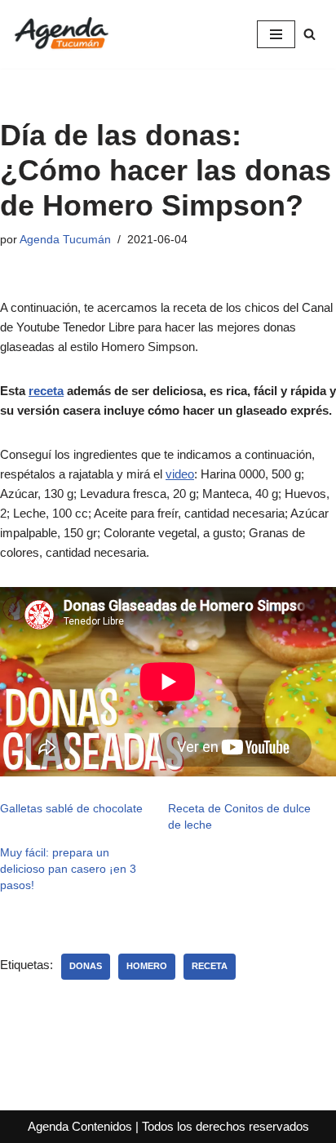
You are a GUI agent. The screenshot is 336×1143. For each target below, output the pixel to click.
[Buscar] (309, 34)
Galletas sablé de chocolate (71, 808)
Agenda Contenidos (80, 1126)
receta (46, 391)
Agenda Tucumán (65, 239)
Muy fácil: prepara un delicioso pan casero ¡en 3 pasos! (68, 869)
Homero (146, 966)
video (180, 474)
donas (85, 966)
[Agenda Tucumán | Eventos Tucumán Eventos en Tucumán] (61, 34)
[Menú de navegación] (276, 34)
